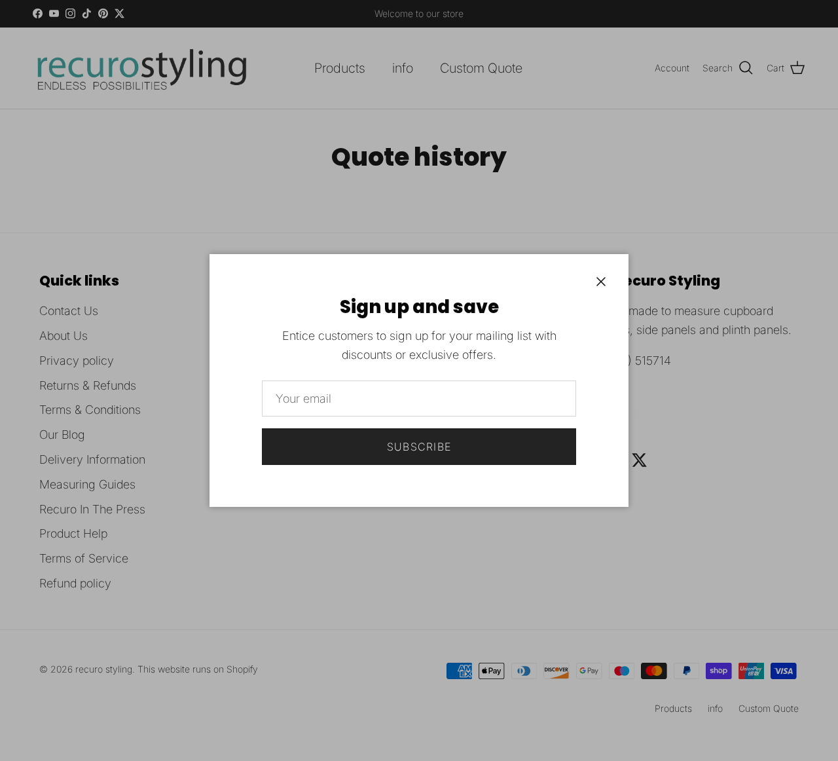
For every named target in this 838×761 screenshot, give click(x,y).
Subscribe (419, 446)
